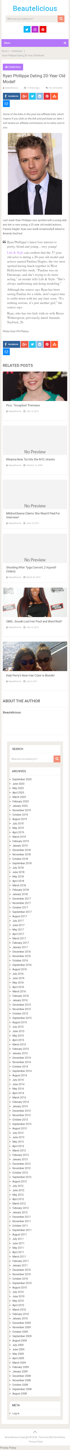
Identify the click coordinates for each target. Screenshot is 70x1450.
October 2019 (20, 814)
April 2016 (18, 987)
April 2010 (18, 1305)
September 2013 (22, 1124)
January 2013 (20, 1159)
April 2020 (18, 792)
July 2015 (18, 1026)
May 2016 (18, 982)
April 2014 (18, 1093)
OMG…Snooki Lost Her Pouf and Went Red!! (34, 621)
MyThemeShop (57, 1437)
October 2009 (20, 1331)
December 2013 (21, 1110)
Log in (15, 1413)
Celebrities (16, 51)
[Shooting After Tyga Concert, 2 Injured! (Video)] (35, 548)
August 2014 (19, 1075)
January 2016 (20, 1000)
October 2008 (20, 1384)
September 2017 (22, 911)
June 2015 (18, 1031)
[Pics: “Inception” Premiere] (35, 386)
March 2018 (19, 885)
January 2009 (20, 1371)
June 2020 (18, 783)
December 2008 (21, 1375)
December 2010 (21, 1269)
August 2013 (19, 1128)
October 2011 (20, 1225)
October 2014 (20, 1066)
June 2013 (18, 1137)
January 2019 (20, 845)
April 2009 (18, 1358)
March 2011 (19, 1256)
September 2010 (22, 1283)
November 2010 (21, 1274)
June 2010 (18, 1296)
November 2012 (21, 1168)
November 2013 (21, 1115)
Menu (7, 43)
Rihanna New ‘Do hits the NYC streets (30, 459)
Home (4, 51)
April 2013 (18, 1146)
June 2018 (18, 872)
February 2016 (20, 995)
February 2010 (20, 1314)
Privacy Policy (36, 1441)
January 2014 (20, 1106)
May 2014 (18, 1088)
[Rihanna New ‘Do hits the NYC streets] (35, 440)
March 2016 (19, 991)
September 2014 (22, 1071)
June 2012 (18, 1190)
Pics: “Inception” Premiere (23, 405)
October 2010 (20, 1278)
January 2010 (20, 1318)
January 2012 (20, 1212)
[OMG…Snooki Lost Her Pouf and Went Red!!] (35, 602)
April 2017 (18, 934)
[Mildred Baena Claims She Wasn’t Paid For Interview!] (35, 494)
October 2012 (20, 1172)
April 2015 (18, 1040)
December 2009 (21, 1322)
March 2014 (19, 1097)
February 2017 (20, 942)
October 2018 (20, 858)
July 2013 (18, 1132)
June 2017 (18, 925)
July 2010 (18, 1292)
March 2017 (19, 938)
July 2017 (18, 920)
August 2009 (19, 1340)
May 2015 (18, 1035)
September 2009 (22, 1336)
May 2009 (18, 1353)
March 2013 (19, 1150)
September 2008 (22, 1389)
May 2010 (18, 1300)
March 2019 (19, 836)
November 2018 (21, 854)
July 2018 (18, 867)
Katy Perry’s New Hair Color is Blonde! (30, 675)
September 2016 (22, 965)
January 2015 (20, 1053)
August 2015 (19, 1022)
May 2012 (18, 1194)
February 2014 (20, 1101)
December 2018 (21, 850)
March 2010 (19, 1309)
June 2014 (18, 1084)
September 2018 (22, 863)
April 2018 (18, 881)
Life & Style (15, 252)
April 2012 (18, 1199)
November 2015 (21, 1009)
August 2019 (19, 819)
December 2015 (21, 1004)
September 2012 (22, 1177)
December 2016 (21, 951)
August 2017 (19, 916)
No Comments (55, 88)
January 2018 (20, 894)
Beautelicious (35, 8)
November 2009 (21, 1327)
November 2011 (21, 1221)
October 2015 (20, 1013)
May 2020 (18, 788)
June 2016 (18, 978)
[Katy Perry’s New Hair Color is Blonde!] (35, 656)
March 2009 (19, 1362)
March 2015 (19, 1044)
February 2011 (20, 1261)
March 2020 (19, 797)
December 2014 (21, 1057)
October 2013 (20, 1119)
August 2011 (19, 1234)
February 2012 (20, 1208)
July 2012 (18, 1185)
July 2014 (18, 1079)
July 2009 (18, 1345)
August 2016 (19, 969)
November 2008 (21, 1380)
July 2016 (18, 973)
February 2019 (20, 841)
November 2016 (21, 956)
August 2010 (19, 1287)
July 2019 (18, 823)
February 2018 (20, 889)
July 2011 (18, 1238)
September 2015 (22, 1018)
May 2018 (18, 876)
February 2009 (20, 1367)
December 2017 (21, 898)
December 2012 (21, 1163)
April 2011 (18, 1252)
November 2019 (21, 810)
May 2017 (18, 929)
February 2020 (20, 801)
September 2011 (22, 1230)
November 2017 (21, 903)
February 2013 (20, 1155)
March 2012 (19, 1203)
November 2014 (21, 1062)
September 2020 (22, 779)
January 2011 (20, 1265)
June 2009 (18, 1349)
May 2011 (18, 1247)
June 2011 (18, 1243)
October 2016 (20, 960)
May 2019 (18, 828)
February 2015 (20, 1048)
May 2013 (18, 1141)
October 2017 (20, 907)
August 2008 (19, 1393)
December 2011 (21, 1216)
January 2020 (20, 805)
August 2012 (19, 1181)
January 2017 (20, 947)
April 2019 (18, 832)
